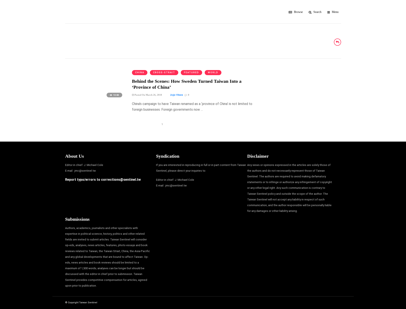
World (213, 72)
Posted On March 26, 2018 (148, 95)
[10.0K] (95, 99)
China (139, 72)
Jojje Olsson (176, 95)
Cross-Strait (164, 72)
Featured (191, 72)
